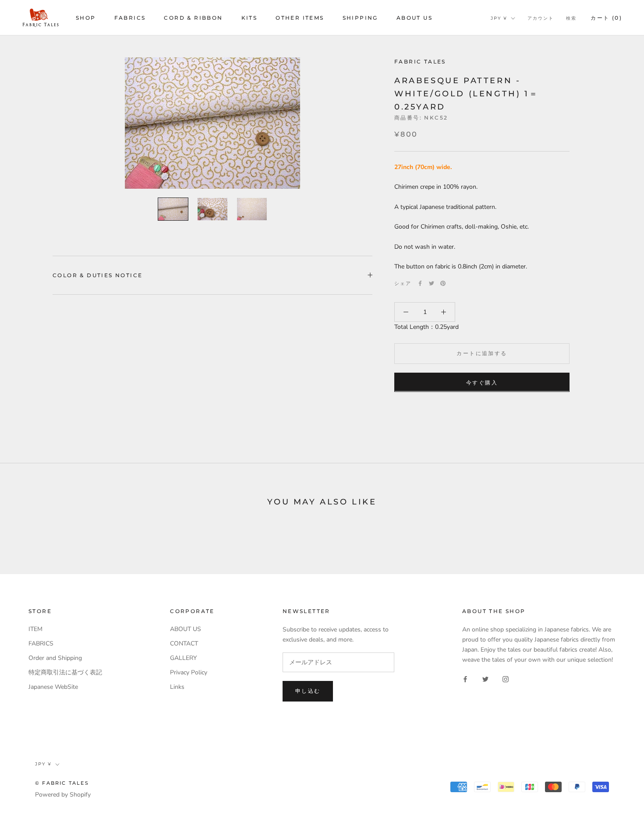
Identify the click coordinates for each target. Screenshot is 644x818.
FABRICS (130, 17)
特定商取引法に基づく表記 (65, 672)
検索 (571, 18)
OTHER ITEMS (300, 17)
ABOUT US (414, 17)
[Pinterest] (443, 283)
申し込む (308, 691)
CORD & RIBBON (193, 17)
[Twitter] (431, 283)
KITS (249, 17)
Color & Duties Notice (97, 275)
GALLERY (183, 658)
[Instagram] (505, 679)
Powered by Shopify (63, 794)
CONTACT (184, 643)
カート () (606, 17)
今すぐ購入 (482, 382)
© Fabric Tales (62, 783)
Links (177, 687)
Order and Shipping (55, 658)
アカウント (540, 18)
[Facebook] (420, 283)
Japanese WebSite (53, 687)
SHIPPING (360, 17)
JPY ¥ (499, 18)
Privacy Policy (188, 672)
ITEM (35, 629)
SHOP (86, 17)
